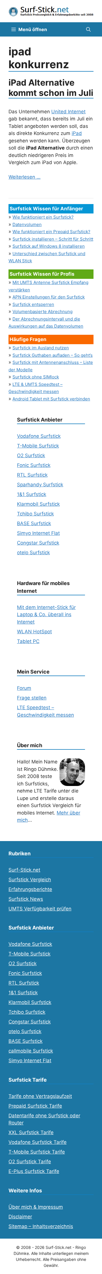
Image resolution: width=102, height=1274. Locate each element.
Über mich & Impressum (35, 1207)
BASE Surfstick (34, 523)
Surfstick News (25, 899)
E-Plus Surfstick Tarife (33, 1171)
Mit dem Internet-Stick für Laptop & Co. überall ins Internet (46, 614)
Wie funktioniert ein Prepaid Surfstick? (51, 231)
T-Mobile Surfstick (38, 446)
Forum (24, 688)
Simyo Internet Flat (38, 533)
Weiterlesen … (24, 177)
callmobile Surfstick (30, 1051)
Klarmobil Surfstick (38, 504)
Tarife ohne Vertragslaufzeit (40, 1096)
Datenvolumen (27, 224)
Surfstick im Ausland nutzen (40, 347)
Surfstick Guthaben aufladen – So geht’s (52, 355)
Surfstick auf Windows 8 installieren (48, 246)
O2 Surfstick (31, 455)
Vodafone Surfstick (39, 436)
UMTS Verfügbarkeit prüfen (39, 909)
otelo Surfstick (33, 552)
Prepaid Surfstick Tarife (35, 1106)
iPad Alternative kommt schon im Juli (50, 87)
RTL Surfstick (32, 475)
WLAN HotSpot (34, 631)
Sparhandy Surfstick (40, 484)
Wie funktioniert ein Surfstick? (43, 217)
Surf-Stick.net (24, 870)
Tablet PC (28, 641)
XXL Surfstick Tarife (31, 1132)
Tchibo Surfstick (35, 514)
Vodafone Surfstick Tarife (37, 1142)
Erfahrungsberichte (30, 889)
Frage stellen (31, 698)
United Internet (68, 111)
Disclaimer (20, 1216)
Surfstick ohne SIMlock (35, 377)
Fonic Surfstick (33, 465)
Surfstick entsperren (33, 304)
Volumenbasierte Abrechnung (42, 311)
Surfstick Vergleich (29, 879)
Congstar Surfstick (38, 543)
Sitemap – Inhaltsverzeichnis (40, 1226)
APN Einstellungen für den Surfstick (48, 297)
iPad (77, 133)
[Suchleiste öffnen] (88, 29)
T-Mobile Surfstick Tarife (36, 1152)
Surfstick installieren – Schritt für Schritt (52, 239)
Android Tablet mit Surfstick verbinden (51, 399)
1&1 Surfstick (31, 494)
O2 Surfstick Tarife (29, 1161)
